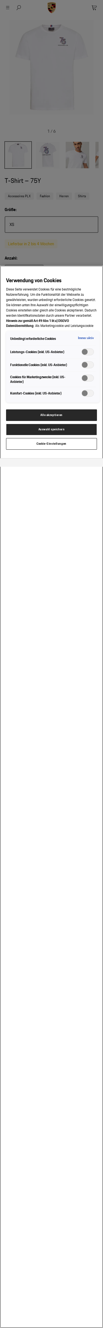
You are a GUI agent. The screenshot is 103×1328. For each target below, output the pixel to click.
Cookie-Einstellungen (51, 443)
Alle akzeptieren (51, 414)
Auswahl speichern (51, 429)
